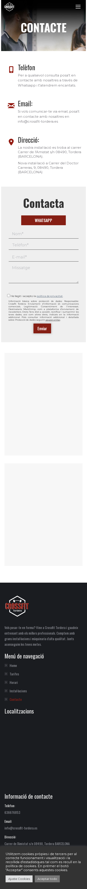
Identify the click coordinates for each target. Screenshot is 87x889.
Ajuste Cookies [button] (19, 879)
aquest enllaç (53, 319)
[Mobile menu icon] (78, 6)
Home (13, 665)
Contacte (16, 699)
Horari (14, 682)
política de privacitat (50, 296)
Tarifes (14, 673)
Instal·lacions (18, 690)
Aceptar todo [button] (47, 879)
